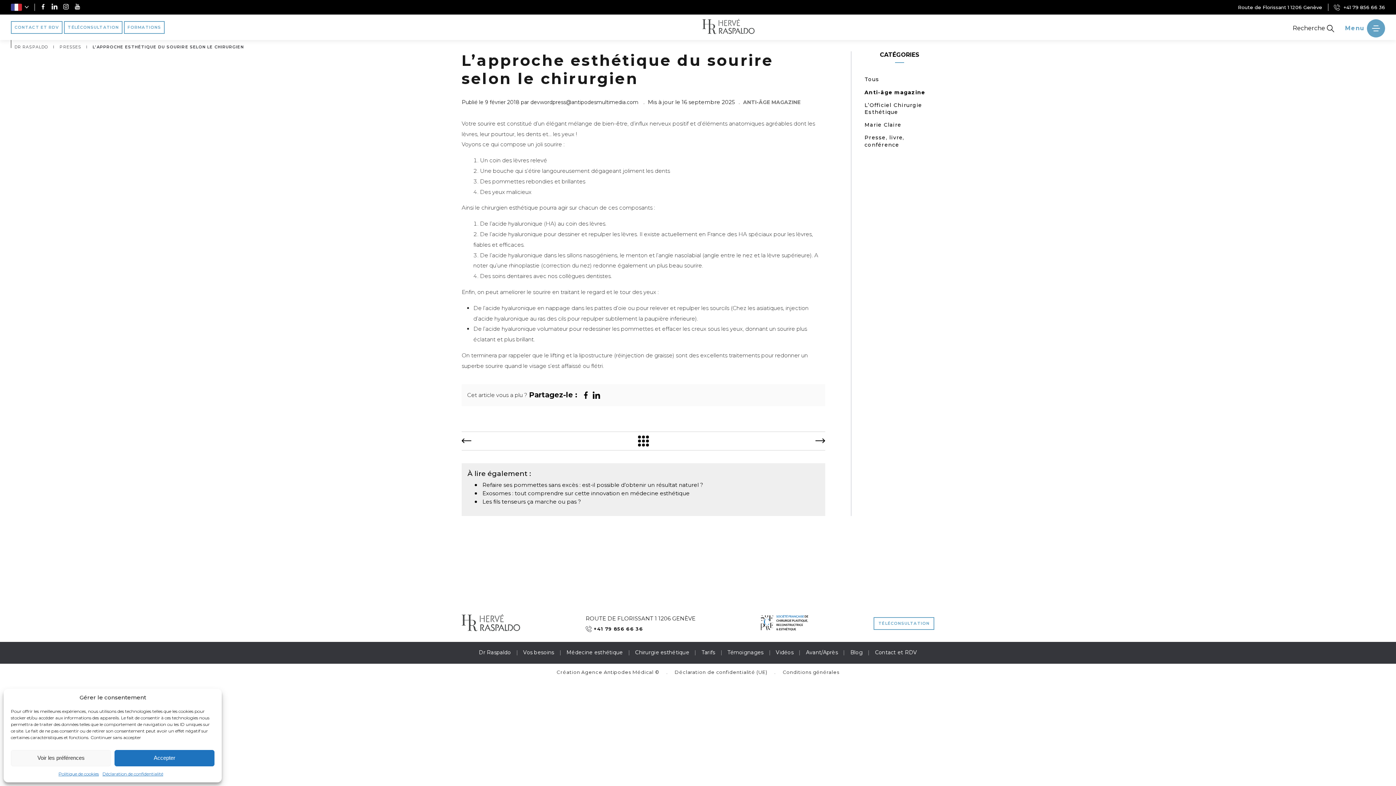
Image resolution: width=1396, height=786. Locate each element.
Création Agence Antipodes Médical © (608, 672)
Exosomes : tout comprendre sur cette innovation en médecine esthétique (586, 493)
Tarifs (708, 652)
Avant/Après (822, 652)
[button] (20, 7)
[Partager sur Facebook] (586, 395)
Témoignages (745, 652)
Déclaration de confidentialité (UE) (721, 672)
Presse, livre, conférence (884, 141)
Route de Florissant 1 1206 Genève (1280, 7)
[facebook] (43, 7)
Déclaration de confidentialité (133, 774)
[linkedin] (54, 7)
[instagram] (66, 7)
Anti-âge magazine (895, 92)
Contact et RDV (896, 652)
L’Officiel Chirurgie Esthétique (893, 108)
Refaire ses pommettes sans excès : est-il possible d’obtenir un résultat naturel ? (592, 484)
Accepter (164, 758)
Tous (872, 79)
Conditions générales (811, 672)
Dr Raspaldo (495, 652)
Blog (856, 652)
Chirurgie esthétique (662, 652)
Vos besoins (538, 652)
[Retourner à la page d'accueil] (728, 27)
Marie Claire (883, 125)
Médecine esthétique (594, 652)
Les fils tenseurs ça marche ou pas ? (531, 501)
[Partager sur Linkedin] (596, 395)
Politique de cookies (79, 774)
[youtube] (77, 7)
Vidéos (785, 652)
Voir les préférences (61, 758)
